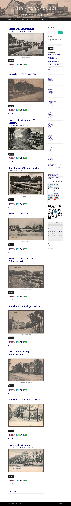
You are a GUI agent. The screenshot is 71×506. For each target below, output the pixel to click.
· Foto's (49, 69)
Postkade (49, 140)
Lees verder (11, 60)
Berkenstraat (49, 78)
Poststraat (49, 141)
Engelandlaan (49, 94)
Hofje (48, 113)
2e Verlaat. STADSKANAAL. (23, 74)
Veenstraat (49, 157)
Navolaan (49, 129)
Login (49, 245)
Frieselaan (49, 99)
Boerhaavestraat (50, 80)
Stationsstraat (50, 152)
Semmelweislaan (50, 147)
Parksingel (49, 137)
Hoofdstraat (49, 115)
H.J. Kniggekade (50, 106)
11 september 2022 (12, 31)
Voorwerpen (15, 19)
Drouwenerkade (50, 90)
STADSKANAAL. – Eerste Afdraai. (54, 54)
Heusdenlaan (49, 112)
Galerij (32, 19)
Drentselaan (49, 89)
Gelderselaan (49, 104)
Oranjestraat (49, 136)
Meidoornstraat (50, 124)
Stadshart (49, 150)
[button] (10, 64)
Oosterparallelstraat (50, 134)
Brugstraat (49, 82)
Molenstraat (49, 126)
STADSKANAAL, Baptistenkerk (53, 62)
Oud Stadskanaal (35, 8)
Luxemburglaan (50, 122)
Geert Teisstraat (50, 103)
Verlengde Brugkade (50, 158)
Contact (43, 19)
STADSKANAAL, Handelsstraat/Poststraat (52, 58)
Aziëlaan (49, 72)
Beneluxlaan (49, 77)
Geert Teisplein (50, 102)
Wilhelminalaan (50, 159)
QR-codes (22, 19)
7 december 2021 (12, 216)
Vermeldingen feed (51, 246)
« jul (48, 239)
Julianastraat (49, 117)
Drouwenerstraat (50, 91)
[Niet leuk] (12, 68)
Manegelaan (49, 123)
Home (9, 19)
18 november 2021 (12, 263)
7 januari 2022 (11, 170)
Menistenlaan (50, 125)
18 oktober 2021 (12, 402)
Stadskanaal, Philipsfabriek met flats (53, 175)
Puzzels (37, 19)
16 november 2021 (12, 308)
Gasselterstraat (50, 100)
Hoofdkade (49, 114)
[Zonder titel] (50, 55)
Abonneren (51, 48)
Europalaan (49, 95)
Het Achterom (50, 111)
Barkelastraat (49, 76)
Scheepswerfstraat (50, 145)
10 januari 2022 (11, 125)
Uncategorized (50, 153)
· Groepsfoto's (50, 70)
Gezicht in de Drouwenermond (53, 64)
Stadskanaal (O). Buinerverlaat (24, 168)
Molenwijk (49, 127)
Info (48, 19)
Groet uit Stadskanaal (19, 213)
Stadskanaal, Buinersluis (21, 28)
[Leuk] (8, 68)
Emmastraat (49, 93)
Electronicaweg (50, 92)
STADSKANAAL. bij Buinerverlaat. (18, 353)
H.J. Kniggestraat (50, 107)
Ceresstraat (49, 88)
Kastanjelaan (49, 118)
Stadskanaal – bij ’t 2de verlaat (24, 399)
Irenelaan (49, 116)
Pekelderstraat (50, 138)
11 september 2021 (12, 447)
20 (54, 233)
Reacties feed (50, 248)
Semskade (49, 148)
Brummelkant (50, 83)
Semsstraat (49, 149)
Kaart (27, 19)
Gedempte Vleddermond (51, 101)
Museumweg (49, 128)
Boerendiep (49, 79)
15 (59, 231)
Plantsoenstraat (50, 139)
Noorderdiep (49, 130)
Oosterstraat (49, 135)
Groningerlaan (50, 105)
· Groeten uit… (50, 71)
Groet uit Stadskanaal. (52, 59)
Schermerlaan (50, 146)
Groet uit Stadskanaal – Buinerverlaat (20, 260)
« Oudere (12, 491)
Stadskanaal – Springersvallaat (24, 306)
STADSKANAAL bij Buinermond (53, 61)
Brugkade (49, 81)
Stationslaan (49, 151)
